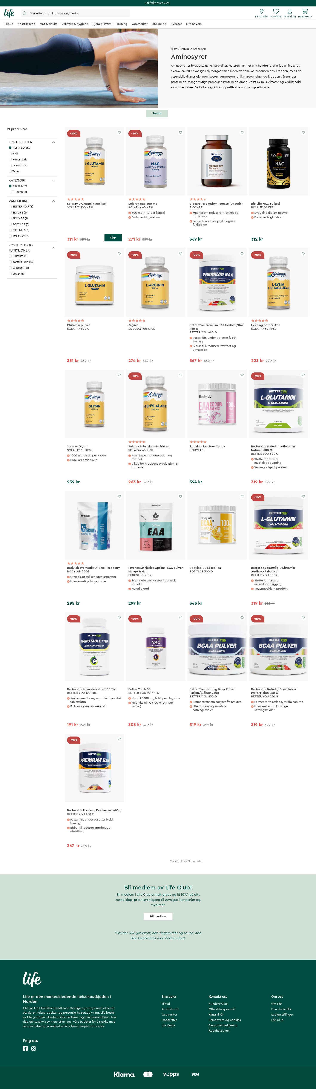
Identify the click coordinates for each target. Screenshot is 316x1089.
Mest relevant (21, 147)
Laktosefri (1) (20, 267)
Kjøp (113, 237)
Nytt (15, 153)
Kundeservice (218, 1003)
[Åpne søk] (75, 13)
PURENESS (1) (20, 230)
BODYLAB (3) (20, 224)
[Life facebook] (25, 1053)
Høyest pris (19, 159)
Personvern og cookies (225, 1020)
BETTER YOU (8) (22, 206)
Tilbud (16, 171)
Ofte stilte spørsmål (222, 1009)
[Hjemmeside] (9, 13)
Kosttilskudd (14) (23, 262)
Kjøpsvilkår (216, 1014)
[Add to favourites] (119, 132)
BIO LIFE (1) (19, 212)
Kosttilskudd (169, 1009)
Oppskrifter (169, 1020)
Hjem (174, 48)
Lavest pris (19, 165)
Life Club (277, 1020)
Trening (185, 48)
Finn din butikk (281, 1009)
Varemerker (169, 1014)
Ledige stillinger (282, 1014)
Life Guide (168, 1025)
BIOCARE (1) (20, 218)
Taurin (157, 113)
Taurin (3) (21, 192)
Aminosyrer (19, 186)
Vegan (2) (18, 273)
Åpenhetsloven (219, 1030)
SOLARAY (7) (20, 236)
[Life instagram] (33, 1053)
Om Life (276, 1003)
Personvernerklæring (223, 1025)
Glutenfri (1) (19, 256)
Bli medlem (158, 916)
